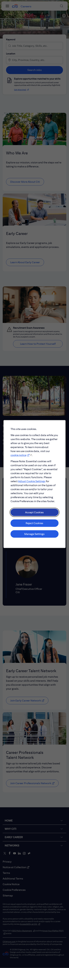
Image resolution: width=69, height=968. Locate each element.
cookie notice (18, 455)
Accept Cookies (34, 512)
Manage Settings (34, 533)
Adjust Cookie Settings (31, 481)
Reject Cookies (34, 523)
